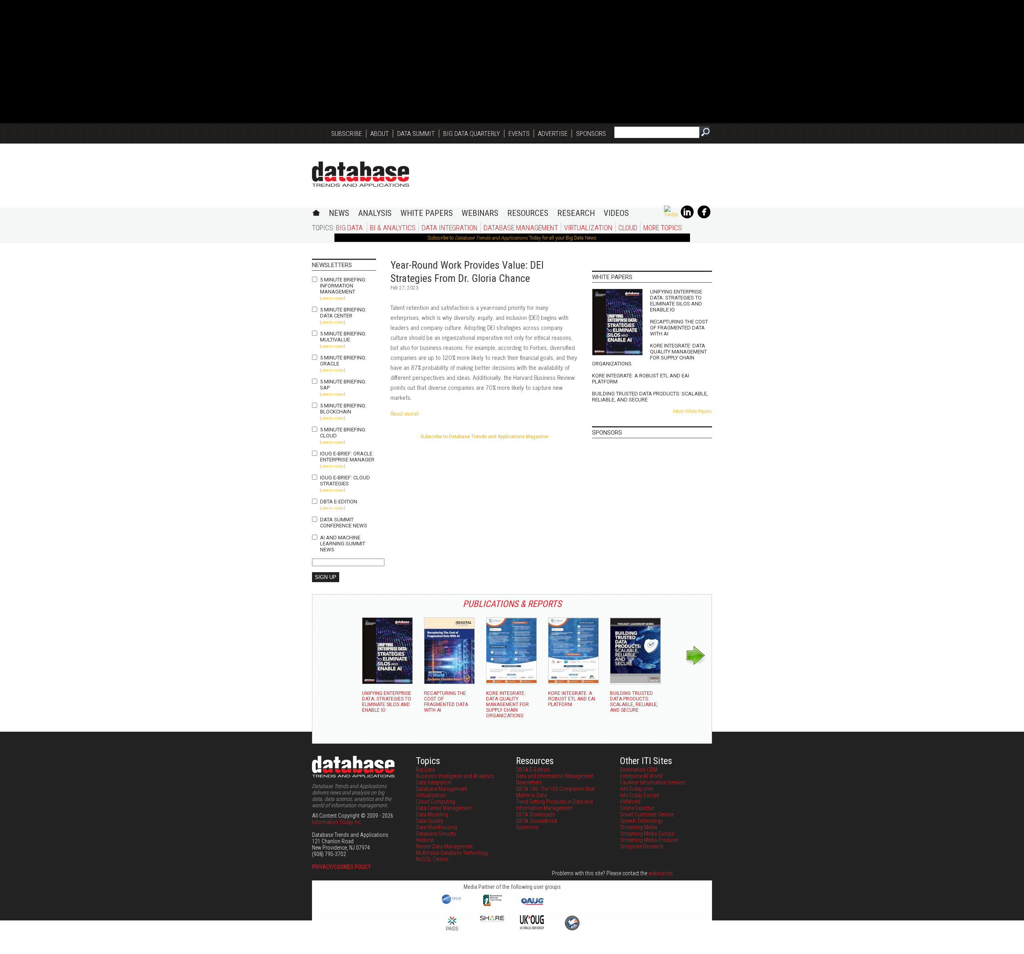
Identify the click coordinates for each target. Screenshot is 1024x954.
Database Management (521, 228)
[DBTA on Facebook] (704, 217)
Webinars (480, 213)
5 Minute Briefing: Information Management (343, 286)
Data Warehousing (436, 827)
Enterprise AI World (641, 776)
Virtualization (588, 228)
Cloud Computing (435, 801)
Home (316, 212)
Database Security (436, 833)
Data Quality (429, 821)
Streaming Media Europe (647, 833)
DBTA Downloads (535, 814)
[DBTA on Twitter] (671, 215)
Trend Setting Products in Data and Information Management (554, 804)
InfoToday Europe (639, 795)
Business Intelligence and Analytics (455, 776)
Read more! (404, 413)
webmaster (660, 873)
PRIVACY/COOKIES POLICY (341, 867)
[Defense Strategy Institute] (572, 929)
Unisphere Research (642, 846)
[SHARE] (492, 920)
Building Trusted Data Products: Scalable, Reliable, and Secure (650, 397)
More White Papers (692, 411)
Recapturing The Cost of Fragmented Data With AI (679, 328)
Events (519, 134)
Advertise (553, 134)
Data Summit (416, 134)
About (379, 134)
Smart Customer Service (647, 814)
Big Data (349, 228)
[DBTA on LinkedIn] (687, 217)
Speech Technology (641, 821)
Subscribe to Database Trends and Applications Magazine (484, 436)
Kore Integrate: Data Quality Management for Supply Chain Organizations (649, 355)
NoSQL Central (432, 859)
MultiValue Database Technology (452, 853)
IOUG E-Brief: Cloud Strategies (345, 481)
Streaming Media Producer (649, 840)
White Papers (426, 213)
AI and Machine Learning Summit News (342, 544)
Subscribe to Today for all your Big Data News (512, 238)
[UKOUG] (532, 927)
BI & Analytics (393, 228)
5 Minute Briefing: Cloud (343, 433)
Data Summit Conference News (343, 523)
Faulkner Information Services (653, 782)
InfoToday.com (636, 789)
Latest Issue (332, 298)
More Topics (662, 228)
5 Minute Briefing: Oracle (343, 361)
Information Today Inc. (337, 822)
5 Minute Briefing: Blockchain (343, 409)
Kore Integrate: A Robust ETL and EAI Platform (640, 379)
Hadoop (425, 840)
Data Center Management (444, 808)
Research (576, 213)
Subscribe (346, 134)
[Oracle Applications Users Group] (532, 905)
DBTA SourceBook (536, 821)
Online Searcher (637, 808)
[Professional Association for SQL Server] (452, 931)
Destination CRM (638, 769)
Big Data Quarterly (471, 134)
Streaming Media (638, 827)
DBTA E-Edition (338, 502)
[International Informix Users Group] (492, 905)
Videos (616, 213)
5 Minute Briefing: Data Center (343, 313)
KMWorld (630, 801)
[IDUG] (452, 903)
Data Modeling (432, 814)
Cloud (627, 228)
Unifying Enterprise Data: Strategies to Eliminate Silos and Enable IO (676, 301)
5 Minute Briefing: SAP (343, 385)
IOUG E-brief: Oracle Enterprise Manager (347, 457)
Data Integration (450, 228)
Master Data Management (444, 846)
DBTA (360, 174)
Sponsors (591, 134)
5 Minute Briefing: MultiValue (343, 337)
